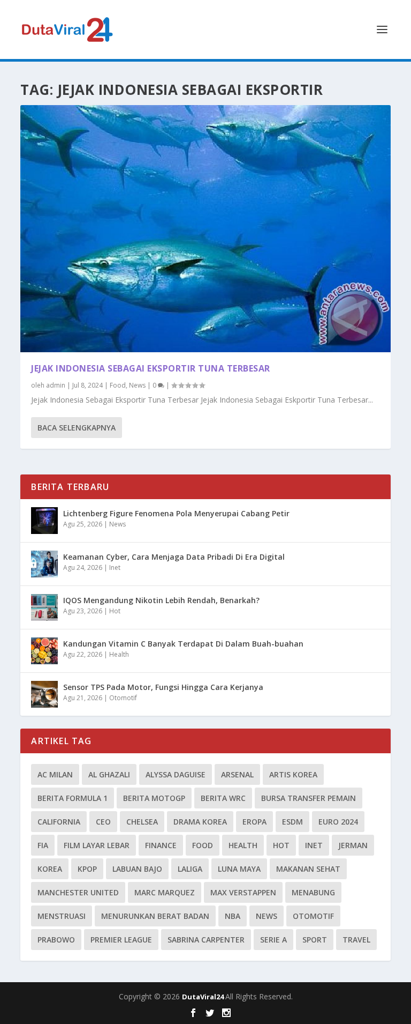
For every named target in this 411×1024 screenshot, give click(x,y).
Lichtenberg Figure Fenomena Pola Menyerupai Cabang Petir (176, 513)
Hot (114, 610)
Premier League (121, 939)
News (137, 385)
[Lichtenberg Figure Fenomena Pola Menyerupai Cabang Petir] (44, 520)
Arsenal (237, 774)
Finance (161, 845)
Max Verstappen (243, 892)
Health (119, 654)
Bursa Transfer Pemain (308, 798)
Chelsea (142, 822)
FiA (42, 845)
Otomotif (123, 697)
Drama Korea (200, 822)
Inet (114, 567)
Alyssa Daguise (176, 774)
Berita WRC (223, 798)
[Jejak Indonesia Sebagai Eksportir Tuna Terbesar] (205, 228)
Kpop (87, 869)
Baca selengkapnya (76, 427)
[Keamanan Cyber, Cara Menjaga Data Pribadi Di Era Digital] (44, 564)
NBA (232, 916)
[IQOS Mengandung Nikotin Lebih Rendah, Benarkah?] (44, 607)
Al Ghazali (109, 774)
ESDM (292, 822)
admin (55, 385)
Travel (356, 939)
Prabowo (56, 939)
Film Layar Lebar (97, 845)
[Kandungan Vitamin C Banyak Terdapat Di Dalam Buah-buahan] (44, 650)
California (58, 822)
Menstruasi (61, 916)
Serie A (273, 939)
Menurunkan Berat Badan (155, 916)
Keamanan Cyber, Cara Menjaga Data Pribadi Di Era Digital (174, 557)
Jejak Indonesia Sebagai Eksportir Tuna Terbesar (150, 368)
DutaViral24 (203, 996)
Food (118, 385)
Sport (314, 939)
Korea (49, 869)
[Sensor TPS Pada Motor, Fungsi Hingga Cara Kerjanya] (44, 694)
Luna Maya (239, 869)
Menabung (313, 892)
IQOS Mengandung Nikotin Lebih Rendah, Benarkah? (161, 600)
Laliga (190, 869)
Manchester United (78, 892)
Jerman (353, 845)
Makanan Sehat (308, 869)
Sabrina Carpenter (206, 939)
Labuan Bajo (137, 869)
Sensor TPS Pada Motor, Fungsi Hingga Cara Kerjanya (163, 687)
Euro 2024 (338, 822)
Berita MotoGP (154, 798)
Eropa (254, 822)
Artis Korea (293, 774)
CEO (103, 822)
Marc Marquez (164, 892)
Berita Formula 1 (72, 798)
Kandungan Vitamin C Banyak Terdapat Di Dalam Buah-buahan (183, 644)
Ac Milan (55, 774)
